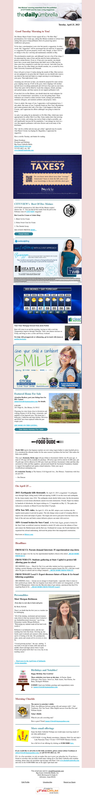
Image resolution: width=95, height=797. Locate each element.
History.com (29, 534)
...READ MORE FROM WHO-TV (61, 570)
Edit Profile (25, 782)
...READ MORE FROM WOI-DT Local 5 (45, 587)
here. (72, 743)
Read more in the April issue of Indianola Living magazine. (29, 662)
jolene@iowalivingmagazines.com (26, 401)
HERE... (33, 230)
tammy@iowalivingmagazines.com (45, 687)
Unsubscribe (47, 782)
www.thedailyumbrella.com (24, 150)
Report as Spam (70, 782)
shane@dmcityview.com (22, 146)
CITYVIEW (30, 211)
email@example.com (56, 771)
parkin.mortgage (20, 339)
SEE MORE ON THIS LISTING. (26, 425)
